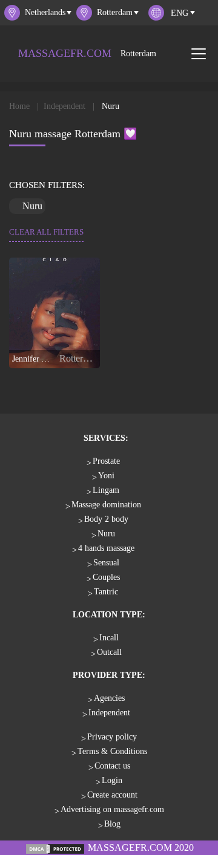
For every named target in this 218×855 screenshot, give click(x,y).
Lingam (106, 490)
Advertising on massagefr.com (112, 809)
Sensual (106, 562)
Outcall (109, 652)
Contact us (112, 765)
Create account (112, 794)
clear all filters (46, 231)
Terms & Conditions (112, 751)
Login (112, 780)
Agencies (109, 698)
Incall (109, 637)
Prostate (106, 461)
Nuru (106, 533)
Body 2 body (106, 519)
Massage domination (106, 504)
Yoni (106, 475)
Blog (112, 823)
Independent (109, 712)
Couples (106, 577)
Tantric (106, 591)
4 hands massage (106, 548)
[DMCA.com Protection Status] (55, 847)
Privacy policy (112, 736)
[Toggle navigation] (198, 54)
